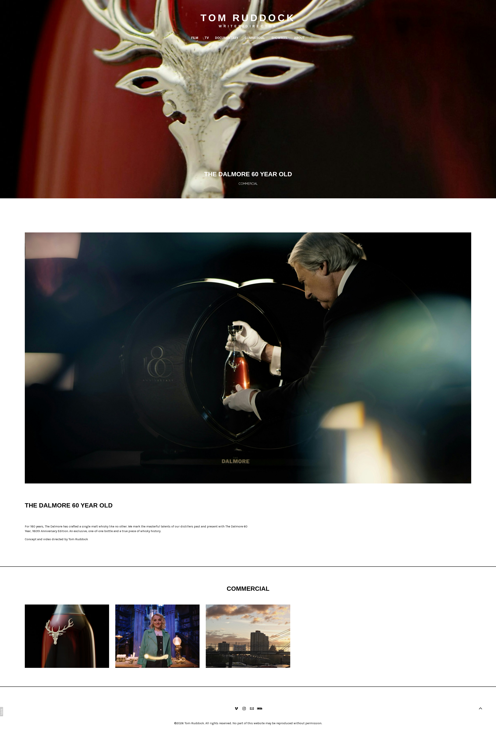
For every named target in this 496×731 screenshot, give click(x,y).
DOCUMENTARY (226, 38)
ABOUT (299, 38)
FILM (194, 38)
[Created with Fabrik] (1, 711)
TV (207, 38)
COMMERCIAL (255, 38)
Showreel (279, 38)
